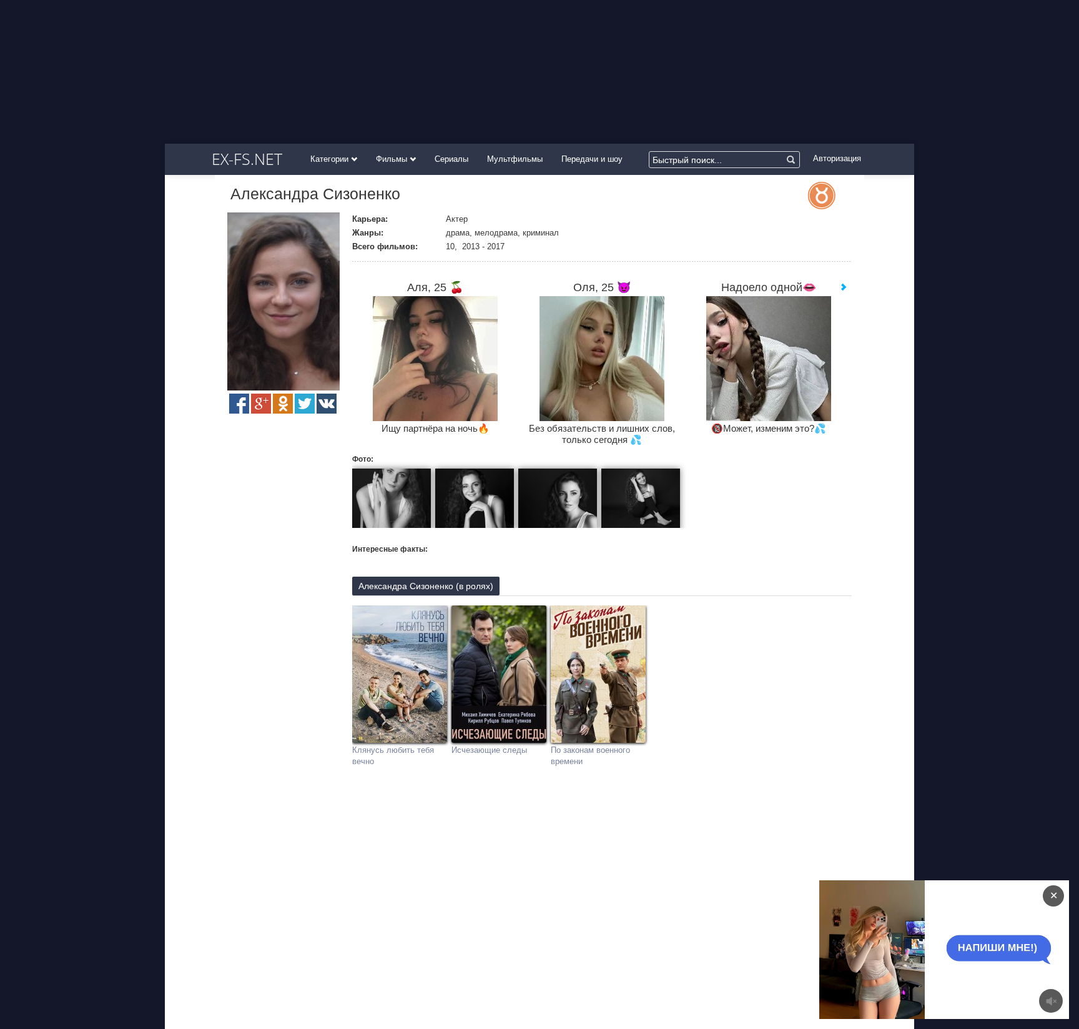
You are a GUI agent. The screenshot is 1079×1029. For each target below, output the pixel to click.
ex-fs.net (247, 158)
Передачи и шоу (592, 159)
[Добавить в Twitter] (305, 404)
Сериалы (451, 159)
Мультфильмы (515, 159)
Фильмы (393, 159)
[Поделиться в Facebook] (239, 404)
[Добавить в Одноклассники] (283, 404)
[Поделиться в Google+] (261, 404)
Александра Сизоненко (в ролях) (425, 586)
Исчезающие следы (489, 750)
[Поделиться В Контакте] (327, 404)
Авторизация (837, 158)
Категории (330, 159)
